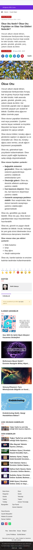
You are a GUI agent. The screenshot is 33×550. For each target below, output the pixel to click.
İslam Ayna (6, 491)
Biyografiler (4, 504)
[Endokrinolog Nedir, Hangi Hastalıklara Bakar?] (16, 401)
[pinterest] (22, 56)
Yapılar (5, 499)
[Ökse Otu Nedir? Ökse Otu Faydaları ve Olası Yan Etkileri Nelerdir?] (16, 70)
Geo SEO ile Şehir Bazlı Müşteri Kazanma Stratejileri (16, 336)
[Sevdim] (10, 269)
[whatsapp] (10, 56)
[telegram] (14, 56)
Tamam (20, 548)
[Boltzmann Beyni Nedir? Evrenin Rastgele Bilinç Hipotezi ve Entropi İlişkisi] (16, 349)
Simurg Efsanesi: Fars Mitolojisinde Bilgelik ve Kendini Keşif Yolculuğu (16, 388)
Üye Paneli (15, 504)
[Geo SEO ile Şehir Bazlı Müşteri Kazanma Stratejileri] (16, 323)
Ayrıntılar (14, 548)
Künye (19, 531)
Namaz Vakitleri (6, 519)
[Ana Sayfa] (2, 12)
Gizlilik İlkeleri (21, 534)
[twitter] (6, 56)
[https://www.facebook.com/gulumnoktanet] (2, 523)
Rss (7, 531)
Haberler (6, 12)
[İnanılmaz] (25, 269)
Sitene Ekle (12, 531)
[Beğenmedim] (14, 269)
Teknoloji (20, 496)
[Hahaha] (21, 269)
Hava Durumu (5, 511)
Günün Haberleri (17, 507)
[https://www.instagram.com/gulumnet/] (6, 523)
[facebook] (2, 56)
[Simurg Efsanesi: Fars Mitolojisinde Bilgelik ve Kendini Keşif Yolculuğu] (16, 375)
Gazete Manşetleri (6, 514)
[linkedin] (18, 56)
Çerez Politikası (11, 534)
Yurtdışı (5, 502)
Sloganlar (5, 494)
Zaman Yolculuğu (23, 502)
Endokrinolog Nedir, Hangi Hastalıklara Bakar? (14, 414)
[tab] (6, 296)
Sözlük (5, 496)
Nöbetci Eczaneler (6, 516)
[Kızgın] (17, 269)
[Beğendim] (2, 269)
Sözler (20, 494)
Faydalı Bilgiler (13, 12)
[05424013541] (9, 523)
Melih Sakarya (14, 286)
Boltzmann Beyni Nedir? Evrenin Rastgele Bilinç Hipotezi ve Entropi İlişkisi (16, 362)
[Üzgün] (29, 269)
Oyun (19, 491)
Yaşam (20, 499)
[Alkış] (6, 269)
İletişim (24, 531)
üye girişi (21, 301)
